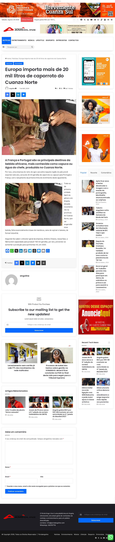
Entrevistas (61, 40)
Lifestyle (40, 40)
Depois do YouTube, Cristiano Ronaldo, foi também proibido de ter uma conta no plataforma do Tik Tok (102, 250)
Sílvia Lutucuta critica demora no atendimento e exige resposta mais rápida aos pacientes (103, 395)
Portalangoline (43, 534)
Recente (94, 173)
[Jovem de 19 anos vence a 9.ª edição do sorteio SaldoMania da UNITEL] (39, 402)
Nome (8, 467)
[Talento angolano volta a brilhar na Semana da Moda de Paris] (88, 211)
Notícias (6, 40)
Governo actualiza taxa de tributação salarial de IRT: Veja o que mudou (102, 229)
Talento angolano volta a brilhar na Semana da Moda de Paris (102, 212)
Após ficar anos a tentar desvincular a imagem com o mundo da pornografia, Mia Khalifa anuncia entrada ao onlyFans (103, 190)
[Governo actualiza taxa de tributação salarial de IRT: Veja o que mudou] (88, 226)
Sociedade (18, 63)
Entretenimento (19, 40)
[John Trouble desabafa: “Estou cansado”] (15, 402)
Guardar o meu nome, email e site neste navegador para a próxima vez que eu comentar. (38, 486)
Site (41, 477)
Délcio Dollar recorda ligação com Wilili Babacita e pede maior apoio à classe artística (88, 395)
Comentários (106, 173)
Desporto (50, 40)
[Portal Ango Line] (19, 29)
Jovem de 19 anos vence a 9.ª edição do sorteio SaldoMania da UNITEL (39, 412)
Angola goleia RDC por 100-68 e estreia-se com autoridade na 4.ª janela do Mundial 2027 (65, 20)
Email (7, 477)
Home (9, 58)
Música (31, 40)
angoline (12, 88)
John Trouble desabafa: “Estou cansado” (15, 411)
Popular (83, 173)
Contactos (73, 40)
